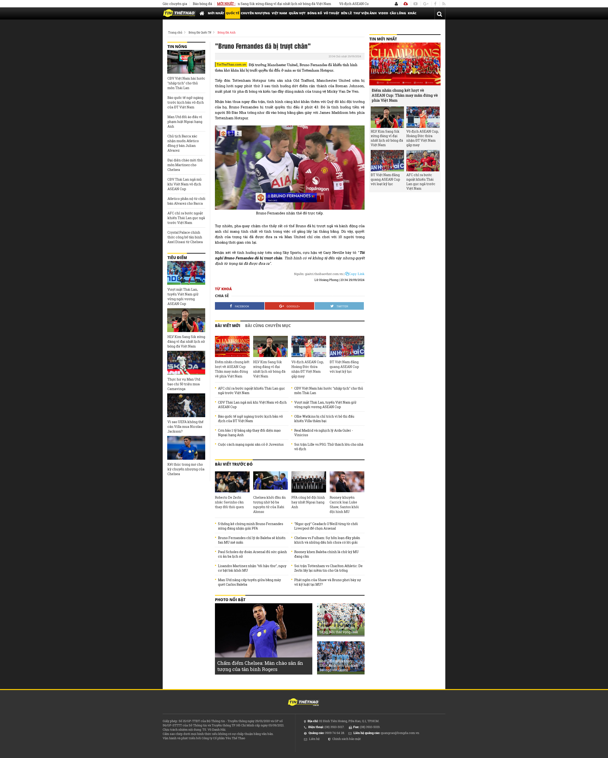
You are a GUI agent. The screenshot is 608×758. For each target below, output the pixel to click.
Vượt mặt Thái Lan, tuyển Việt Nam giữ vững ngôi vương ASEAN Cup (325, 404)
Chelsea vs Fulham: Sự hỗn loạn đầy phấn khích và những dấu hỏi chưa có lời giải (327, 540)
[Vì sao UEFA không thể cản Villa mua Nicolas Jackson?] (186, 405)
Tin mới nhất (383, 39)
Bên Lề (346, 13)
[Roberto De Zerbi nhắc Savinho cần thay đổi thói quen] (232, 482)
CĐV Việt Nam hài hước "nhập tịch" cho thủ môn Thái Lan (328, 390)
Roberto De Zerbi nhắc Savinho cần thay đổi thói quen (229, 502)
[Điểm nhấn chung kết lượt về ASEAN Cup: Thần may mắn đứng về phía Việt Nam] (232, 346)
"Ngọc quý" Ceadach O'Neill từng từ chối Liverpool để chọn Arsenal (326, 526)
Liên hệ (314, 739)
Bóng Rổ (314, 13)
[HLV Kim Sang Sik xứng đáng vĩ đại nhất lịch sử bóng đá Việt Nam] (270, 346)
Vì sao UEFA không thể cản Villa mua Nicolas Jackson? (185, 427)
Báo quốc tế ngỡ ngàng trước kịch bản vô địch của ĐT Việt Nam (250, 418)
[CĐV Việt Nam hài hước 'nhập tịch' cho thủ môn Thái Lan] (186, 62)
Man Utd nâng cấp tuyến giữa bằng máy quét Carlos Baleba (249, 582)
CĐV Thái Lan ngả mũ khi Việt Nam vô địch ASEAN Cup (252, 404)
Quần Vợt (297, 13)
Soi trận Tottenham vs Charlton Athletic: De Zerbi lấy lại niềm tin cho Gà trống (328, 568)
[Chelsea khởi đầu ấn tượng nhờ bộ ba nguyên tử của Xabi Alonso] (270, 482)
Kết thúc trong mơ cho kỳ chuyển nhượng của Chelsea (185, 469)
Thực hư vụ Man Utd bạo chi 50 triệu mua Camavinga (183, 384)
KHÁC (412, 13)
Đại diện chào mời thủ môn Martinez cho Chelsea (185, 165)
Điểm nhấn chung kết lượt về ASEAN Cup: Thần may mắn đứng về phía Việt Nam (232, 369)
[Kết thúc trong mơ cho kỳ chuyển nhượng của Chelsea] (186, 448)
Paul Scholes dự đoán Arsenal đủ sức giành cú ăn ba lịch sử (252, 554)
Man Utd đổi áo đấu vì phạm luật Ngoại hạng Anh (184, 122)
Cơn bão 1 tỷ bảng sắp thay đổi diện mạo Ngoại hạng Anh (249, 432)
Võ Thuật (331, 13)
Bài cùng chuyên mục (268, 325)
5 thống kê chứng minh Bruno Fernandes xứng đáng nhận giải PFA (250, 526)
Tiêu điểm (177, 257)
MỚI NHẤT (216, 13)
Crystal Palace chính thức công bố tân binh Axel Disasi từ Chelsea (185, 237)
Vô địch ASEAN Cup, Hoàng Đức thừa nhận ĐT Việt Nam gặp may (366, 3)
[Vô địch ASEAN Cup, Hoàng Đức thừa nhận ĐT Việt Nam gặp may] (308, 346)
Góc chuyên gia (175, 3)
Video (383, 13)
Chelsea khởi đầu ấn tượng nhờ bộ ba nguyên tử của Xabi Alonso (269, 504)
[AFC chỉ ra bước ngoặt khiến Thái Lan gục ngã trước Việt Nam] (423, 160)
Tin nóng (177, 46)
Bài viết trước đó (234, 464)
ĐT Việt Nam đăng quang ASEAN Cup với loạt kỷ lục (344, 367)
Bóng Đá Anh (227, 32)
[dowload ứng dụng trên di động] (406, 3)
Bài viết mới (227, 325)
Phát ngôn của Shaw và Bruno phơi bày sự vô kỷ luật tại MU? (327, 582)
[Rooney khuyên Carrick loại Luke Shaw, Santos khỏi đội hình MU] (347, 482)
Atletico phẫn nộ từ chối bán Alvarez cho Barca (186, 201)
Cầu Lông (398, 13)
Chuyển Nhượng (255, 13)
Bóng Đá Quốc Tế (200, 32)
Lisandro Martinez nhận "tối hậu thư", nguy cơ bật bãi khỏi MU (252, 568)
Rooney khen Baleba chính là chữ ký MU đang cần (326, 554)
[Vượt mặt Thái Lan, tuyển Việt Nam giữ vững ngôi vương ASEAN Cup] (186, 273)
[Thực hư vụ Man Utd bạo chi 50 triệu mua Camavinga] (186, 363)
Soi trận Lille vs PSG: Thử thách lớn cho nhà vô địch (328, 446)
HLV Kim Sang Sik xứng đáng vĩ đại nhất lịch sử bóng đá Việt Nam (254, 3)
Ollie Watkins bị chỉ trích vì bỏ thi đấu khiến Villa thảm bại (324, 418)
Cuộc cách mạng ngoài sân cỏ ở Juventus (251, 444)
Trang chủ (175, 32)
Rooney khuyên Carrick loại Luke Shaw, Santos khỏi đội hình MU (344, 504)
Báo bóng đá (202, 3)
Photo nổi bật (230, 599)
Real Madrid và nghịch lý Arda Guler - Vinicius (323, 432)
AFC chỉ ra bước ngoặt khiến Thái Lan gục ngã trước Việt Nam (251, 390)
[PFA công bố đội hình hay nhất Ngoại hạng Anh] (308, 482)
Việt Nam (279, 13)
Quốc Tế (232, 13)
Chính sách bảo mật (346, 739)
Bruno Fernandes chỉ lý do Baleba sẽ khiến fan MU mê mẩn (251, 540)
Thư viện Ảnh (365, 13)
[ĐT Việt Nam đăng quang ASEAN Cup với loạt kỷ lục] (347, 346)
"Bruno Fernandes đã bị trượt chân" (263, 45)
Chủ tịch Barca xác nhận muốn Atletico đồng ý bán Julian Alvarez (183, 143)
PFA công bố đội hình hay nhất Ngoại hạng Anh (308, 502)
